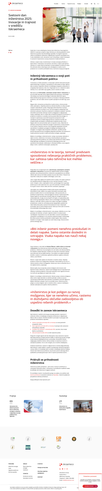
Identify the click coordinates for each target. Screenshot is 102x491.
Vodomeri (25, 470)
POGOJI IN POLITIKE (43, 467)
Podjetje (79, 3)
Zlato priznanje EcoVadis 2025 (39, 332)
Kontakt (86, 3)
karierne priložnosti (35, 375)
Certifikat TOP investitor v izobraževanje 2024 (43, 329)
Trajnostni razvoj (71, 3)
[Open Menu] (91, 3)
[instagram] (67, 468)
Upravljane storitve (28, 478)
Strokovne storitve (27, 476)
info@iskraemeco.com (68, 480)
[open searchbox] (94, 3)
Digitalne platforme (13, 470)
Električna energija (13, 466)
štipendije (55, 375)
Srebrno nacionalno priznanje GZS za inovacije (44, 322)
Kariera (63, 3)
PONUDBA (11, 463)
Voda (9, 468)
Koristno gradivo (12, 472)
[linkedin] (60, 468)
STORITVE (25, 473)
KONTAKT (40, 477)
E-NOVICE (40, 463)
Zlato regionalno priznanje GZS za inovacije (43, 326)
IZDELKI (25, 463)
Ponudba (56, 3)
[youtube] (62, 468)
